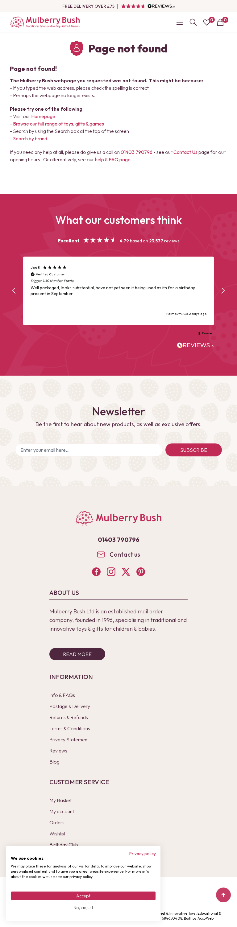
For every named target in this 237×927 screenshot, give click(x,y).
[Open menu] (179, 22)
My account (61, 811)
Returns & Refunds (68, 717)
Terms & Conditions (69, 728)
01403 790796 (136, 152)
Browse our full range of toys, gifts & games (58, 124)
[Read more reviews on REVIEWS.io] (195, 346)
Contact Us (185, 152)
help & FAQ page (113, 159)
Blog (54, 762)
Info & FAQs (62, 695)
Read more (77, 654)
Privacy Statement (69, 739)
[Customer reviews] (148, 6)
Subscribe (193, 450)
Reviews (58, 751)
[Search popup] (193, 22)
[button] (14, 290)
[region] (118, 291)
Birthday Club (63, 845)
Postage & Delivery (69, 706)
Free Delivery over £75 (88, 6)
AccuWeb (206, 918)
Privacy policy (142, 853)
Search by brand (30, 138)
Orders (56, 822)
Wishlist (57, 833)
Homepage (43, 116)
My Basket (60, 800)
